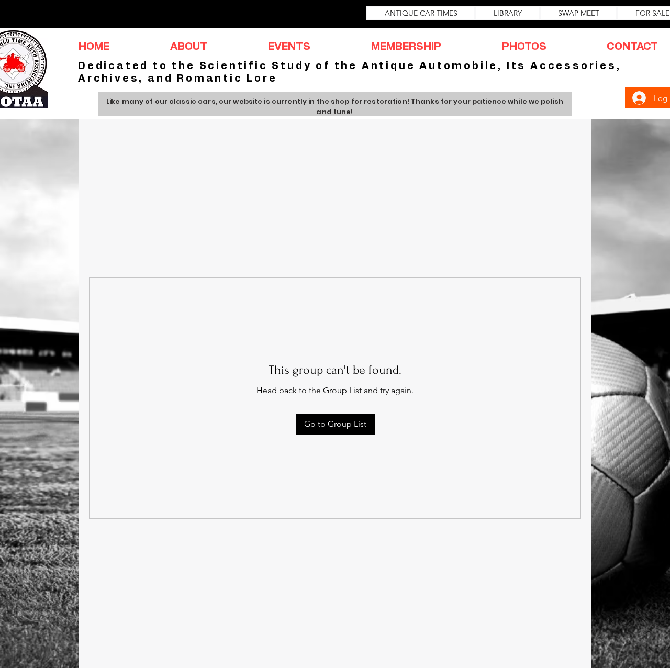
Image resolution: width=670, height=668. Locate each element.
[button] (189, 46)
